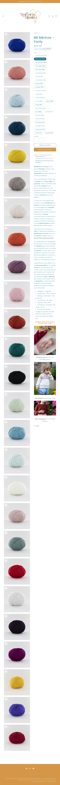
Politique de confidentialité (24, 780)
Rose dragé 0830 (42, 73)
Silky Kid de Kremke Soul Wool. (44, 238)
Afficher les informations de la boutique (44, 161)
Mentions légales (52, 781)
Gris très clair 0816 (42, 56)
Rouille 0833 (39, 83)
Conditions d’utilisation (38, 780)
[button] (3, 16)
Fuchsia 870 (50, 112)
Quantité (36, 136)
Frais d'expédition (47, 48)
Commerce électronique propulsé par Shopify (30, 778)
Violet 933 (39, 133)
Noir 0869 (38, 112)
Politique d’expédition (51, 780)
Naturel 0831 (40, 77)
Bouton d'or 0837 (42, 91)
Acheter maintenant (45, 149)
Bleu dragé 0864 (41, 108)
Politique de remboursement (49, 778)
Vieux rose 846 (41, 98)
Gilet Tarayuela (40, 419)
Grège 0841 (40, 94)
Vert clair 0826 (40, 69)
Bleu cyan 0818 (40, 59)
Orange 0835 (40, 87)
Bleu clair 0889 (41, 119)
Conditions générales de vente (38, 781)
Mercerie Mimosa (14, 778)
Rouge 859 (39, 104)
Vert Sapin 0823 (40, 66)
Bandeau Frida (41, 357)
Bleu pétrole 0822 (41, 62)
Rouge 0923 (49, 133)
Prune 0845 (40, 101)
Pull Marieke (39, 398)
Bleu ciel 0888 (41, 115)
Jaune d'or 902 (40, 129)
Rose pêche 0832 (42, 80)
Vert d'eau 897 (40, 122)
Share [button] (37, 426)
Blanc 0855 (50, 101)
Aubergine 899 (41, 126)
